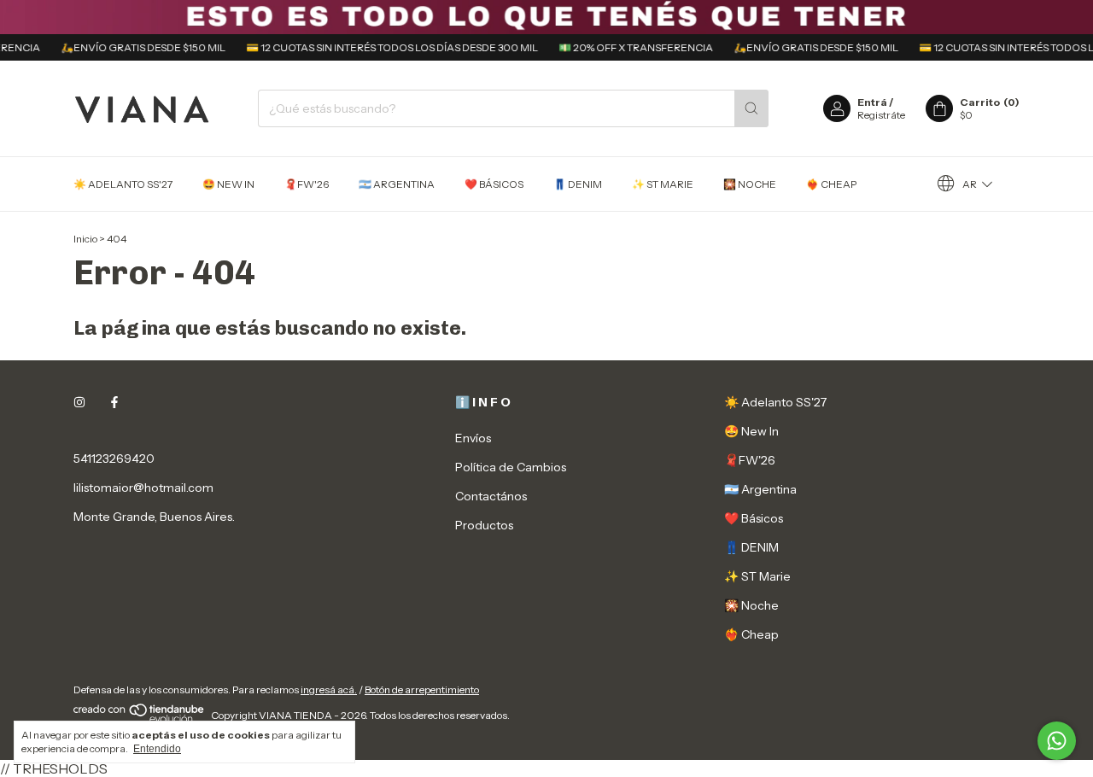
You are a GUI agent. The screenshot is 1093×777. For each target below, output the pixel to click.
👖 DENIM (577, 184)
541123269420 (114, 458)
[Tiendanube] (139, 719)
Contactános (491, 496)
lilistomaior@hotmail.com (143, 487)
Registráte (881, 114)
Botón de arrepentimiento (422, 689)
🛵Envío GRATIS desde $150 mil (135, 47)
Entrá (872, 102)
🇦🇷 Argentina (397, 184)
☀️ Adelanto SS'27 (122, 184)
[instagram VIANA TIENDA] (79, 402)
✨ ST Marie (662, 184)
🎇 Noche (749, 184)
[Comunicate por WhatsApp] (1056, 741)
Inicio (85, 238)
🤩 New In (228, 184)
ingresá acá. (329, 689)
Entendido (157, 749)
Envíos (473, 438)
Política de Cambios (510, 467)
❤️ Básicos (494, 184)
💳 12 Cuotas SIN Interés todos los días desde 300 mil (384, 47)
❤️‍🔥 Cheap (831, 184)
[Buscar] (751, 108)
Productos (484, 525)
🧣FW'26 (306, 184)
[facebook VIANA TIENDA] (114, 402)
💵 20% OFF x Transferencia (628, 47)
